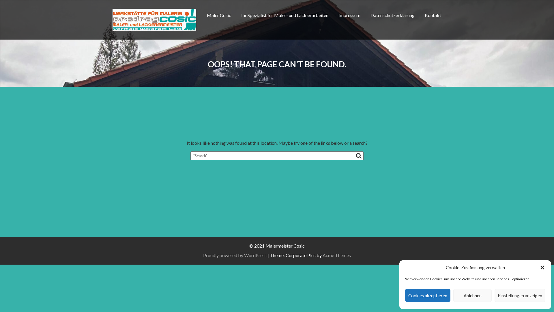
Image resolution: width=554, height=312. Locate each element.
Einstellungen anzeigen (520, 295)
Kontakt (433, 15)
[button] (542, 267)
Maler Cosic (219, 15)
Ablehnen (473, 295)
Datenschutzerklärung (392, 15)
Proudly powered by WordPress (235, 255)
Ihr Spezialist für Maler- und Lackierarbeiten (284, 15)
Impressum (349, 15)
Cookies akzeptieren (427, 295)
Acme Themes (337, 255)
